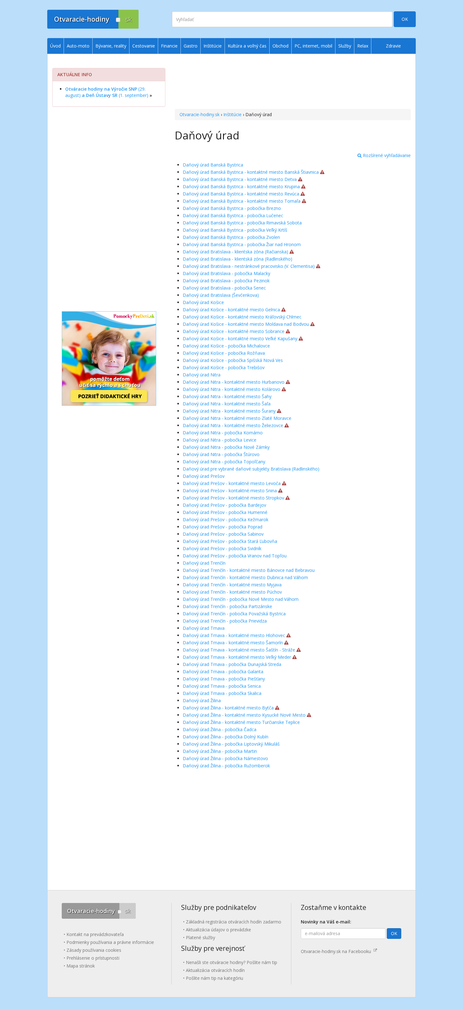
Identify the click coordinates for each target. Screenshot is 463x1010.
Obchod (280, 46)
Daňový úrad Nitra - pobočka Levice (219, 440)
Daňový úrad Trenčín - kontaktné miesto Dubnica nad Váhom (245, 577)
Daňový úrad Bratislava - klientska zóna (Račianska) (235, 252)
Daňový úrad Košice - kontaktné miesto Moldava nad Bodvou (246, 324)
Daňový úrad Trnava (204, 628)
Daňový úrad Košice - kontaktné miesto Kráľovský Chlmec (242, 317)
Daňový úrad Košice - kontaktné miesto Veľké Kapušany (240, 338)
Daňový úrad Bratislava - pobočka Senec (224, 288)
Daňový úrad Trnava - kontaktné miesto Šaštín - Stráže (239, 650)
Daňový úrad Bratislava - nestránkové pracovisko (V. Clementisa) (249, 266)
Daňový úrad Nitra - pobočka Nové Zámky (226, 447)
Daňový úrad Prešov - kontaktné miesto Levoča (232, 483)
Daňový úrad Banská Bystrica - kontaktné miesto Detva (240, 179)
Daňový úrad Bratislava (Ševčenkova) (221, 295)
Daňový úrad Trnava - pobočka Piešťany (224, 679)
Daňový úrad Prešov (204, 476)
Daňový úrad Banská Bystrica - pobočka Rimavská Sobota (242, 223)
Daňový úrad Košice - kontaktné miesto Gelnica (231, 310)
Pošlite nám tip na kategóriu (214, 978)
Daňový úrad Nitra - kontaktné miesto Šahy (227, 396)
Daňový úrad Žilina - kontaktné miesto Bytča (228, 708)
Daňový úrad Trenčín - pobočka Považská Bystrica (234, 614)
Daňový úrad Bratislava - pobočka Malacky (226, 273)
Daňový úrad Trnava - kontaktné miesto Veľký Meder (237, 657)
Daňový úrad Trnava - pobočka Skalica (222, 693)
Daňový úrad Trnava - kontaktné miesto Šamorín (233, 643)
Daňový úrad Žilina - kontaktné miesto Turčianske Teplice (241, 722)
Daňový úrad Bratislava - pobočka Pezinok (226, 281)
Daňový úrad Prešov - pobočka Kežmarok (225, 519)
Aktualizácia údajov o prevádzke (218, 930)
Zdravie (393, 46)
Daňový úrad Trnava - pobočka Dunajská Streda (232, 664)
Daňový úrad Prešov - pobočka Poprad (222, 527)
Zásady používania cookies (93, 950)
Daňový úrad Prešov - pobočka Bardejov (224, 505)
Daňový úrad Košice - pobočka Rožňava (224, 353)
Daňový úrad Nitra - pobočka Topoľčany (224, 462)
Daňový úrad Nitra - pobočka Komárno (223, 433)
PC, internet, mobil (313, 46)
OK (405, 19)
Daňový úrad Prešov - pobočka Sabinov (223, 534)
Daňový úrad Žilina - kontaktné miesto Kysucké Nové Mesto (244, 715)
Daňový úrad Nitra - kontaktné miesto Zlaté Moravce (237, 418)
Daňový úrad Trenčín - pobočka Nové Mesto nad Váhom (241, 599)
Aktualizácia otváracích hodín (215, 970)
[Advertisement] (293, 82)
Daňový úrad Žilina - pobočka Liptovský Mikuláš (231, 744)
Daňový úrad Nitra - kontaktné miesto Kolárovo (231, 389)
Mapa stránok (80, 966)
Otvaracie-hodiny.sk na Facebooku (337, 951)
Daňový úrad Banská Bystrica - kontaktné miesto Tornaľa (241, 201)
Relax (362, 46)
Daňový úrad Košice (203, 302)
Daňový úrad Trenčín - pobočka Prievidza (225, 621)
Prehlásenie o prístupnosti (92, 958)
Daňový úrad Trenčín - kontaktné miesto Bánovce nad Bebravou (249, 570)
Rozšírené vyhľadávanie (386, 155)
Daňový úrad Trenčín (204, 563)
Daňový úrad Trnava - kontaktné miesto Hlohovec (234, 635)
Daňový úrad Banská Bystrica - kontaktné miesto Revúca (241, 194)
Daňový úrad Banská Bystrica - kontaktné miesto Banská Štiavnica (251, 172)
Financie (169, 46)
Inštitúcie (232, 114)
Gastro (190, 46)
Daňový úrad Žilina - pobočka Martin (220, 751)
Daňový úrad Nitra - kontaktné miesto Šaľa (227, 404)
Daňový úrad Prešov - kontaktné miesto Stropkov (233, 498)
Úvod (55, 46)
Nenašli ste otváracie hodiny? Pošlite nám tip (231, 962)
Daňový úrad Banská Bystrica (213, 165)
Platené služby (200, 937)
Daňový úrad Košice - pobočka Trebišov (224, 367)
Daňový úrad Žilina (202, 700)
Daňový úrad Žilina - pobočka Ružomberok (226, 766)
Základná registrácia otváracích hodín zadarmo (233, 922)
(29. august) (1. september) (106, 92)
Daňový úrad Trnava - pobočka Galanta (223, 671)
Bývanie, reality (110, 46)
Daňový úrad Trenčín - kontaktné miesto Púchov (232, 592)
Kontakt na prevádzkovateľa (95, 934)
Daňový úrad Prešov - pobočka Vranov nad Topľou (235, 556)
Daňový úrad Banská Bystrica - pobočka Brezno (232, 208)
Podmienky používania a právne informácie (110, 942)
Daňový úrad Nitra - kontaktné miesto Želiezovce (233, 425)
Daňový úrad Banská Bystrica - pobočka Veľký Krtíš (235, 230)
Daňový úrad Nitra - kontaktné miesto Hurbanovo (233, 382)
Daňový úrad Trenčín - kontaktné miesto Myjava (232, 585)
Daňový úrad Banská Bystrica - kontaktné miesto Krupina (241, 186)
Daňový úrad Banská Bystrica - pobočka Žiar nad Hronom (242, 244)
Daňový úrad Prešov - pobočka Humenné (225, 512)
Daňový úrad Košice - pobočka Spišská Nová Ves (233, 360)
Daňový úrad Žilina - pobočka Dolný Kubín (225, 737)
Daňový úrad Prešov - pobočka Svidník (222, 548)
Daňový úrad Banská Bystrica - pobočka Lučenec (233, 215)
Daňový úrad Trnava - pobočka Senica (222, 686)
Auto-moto (78, 46)
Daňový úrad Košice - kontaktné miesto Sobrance (233, 331)
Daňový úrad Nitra (201, 375)
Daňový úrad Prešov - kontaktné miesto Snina (230, 491)
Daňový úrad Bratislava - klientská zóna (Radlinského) (237, 259)
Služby (344, 46)
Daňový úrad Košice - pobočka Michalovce (226, 346)
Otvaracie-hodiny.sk (200, 114)
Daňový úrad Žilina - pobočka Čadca (219, 729)
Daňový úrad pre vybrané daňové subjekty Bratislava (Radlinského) (251, 469)
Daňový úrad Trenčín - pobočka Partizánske (227, 606)
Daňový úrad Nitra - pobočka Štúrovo (221, 454)
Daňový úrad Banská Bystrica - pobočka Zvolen (231, 237)
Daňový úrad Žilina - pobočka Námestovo (225, 758)
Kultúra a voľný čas (247, 46)
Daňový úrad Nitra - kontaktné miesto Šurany (229, 411)
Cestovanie (143, 46)
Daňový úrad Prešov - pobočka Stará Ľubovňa (230, 541)
